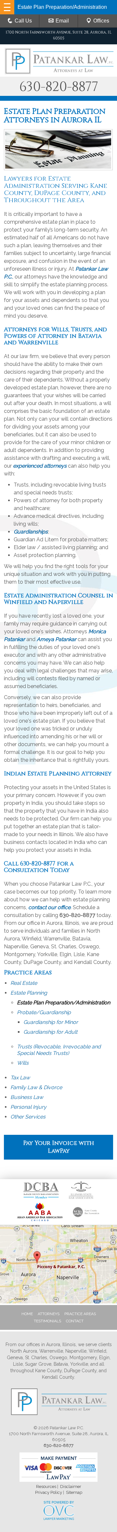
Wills (23, 1063)
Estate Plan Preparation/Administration (63, 1002)
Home (27, 1314)
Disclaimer (70, 1486)
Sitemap (74, 1492)
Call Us (23, 20)
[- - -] (7, 7)
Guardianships (31, 532)
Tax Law (20, 1077)
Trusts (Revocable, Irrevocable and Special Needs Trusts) (59, 1050)
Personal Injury (28, 1107)
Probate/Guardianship (44, 1012)
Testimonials (47, 1321)
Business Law (26, 1097)
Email (62, 20)
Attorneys (48, 1314)
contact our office (49, 907)
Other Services (28, 1117)
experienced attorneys (40, 466)
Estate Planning (28, 993)
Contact (75, 1321)
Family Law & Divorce (36, 1087)
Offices (101, 20)
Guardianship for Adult (50, 1032)
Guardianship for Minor (50, 1022)
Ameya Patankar (56, 639)
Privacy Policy (48, 1492)
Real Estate (23, 983)
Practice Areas (80, 1314)
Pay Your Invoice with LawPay (58, 1147)
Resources (46, 1486)
